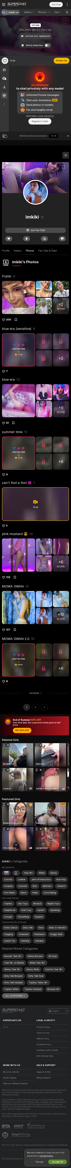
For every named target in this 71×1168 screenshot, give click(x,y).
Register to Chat (40, 121)
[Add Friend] (44, 238)
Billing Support (43, 1078)
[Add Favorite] (5, 60)
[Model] (65, 155)
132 (8, 577)
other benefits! (46, 116)
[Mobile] (16, 873)
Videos (29, 12)
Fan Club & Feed (47, 250)
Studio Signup (10, 1078)
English (55, 1011)
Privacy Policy (43, 1027)
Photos (44, 12)
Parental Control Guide (47, 1050)
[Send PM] (62, 238)
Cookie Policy (46, 1156)
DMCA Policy (42, 1039)
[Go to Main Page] (21, 4)
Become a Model (11, 1072)
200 (8, 319)
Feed (57, 12)
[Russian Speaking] (6, 873)
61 (7, 422)
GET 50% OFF (22, 730)
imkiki (5, 861)
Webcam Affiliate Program (15, 1083)
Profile (5, 250)
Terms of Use (42, 1033)
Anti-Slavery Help (44, 1056)
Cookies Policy (43, 1044)
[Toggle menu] (3, 4)
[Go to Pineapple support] (5, 1135)
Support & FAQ (43, 1072)
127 (8, 629)
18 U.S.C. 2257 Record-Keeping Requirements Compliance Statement (35, 1145)
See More (34, 693)
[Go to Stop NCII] (21, 1135)
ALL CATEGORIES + (15, 995)
